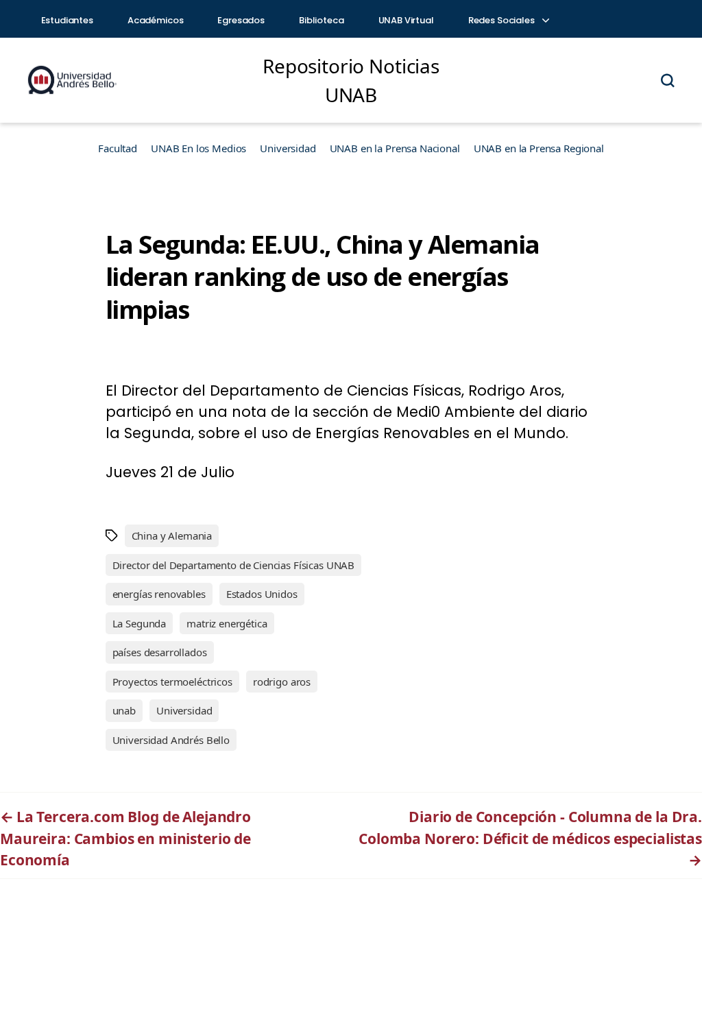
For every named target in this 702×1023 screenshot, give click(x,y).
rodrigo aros (282, 681)
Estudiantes (67, 20)
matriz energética (226, 623)
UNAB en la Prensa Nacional (395, 148)
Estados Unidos (262, 594)
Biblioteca (321, 20)
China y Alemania (172, 535)
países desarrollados (159, 652)
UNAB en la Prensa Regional (539, 148)
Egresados (241, 20)
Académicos (156, 20)
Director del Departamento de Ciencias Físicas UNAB (233, 565)
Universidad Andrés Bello (171, 740)
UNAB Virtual (406, 20)
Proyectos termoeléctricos (172, 681)
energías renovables (159, 594)
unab (124, 710)
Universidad (287, 148)
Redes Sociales (502, 20)
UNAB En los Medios (198, 148)
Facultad (117, 148)
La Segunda (139, 623)
